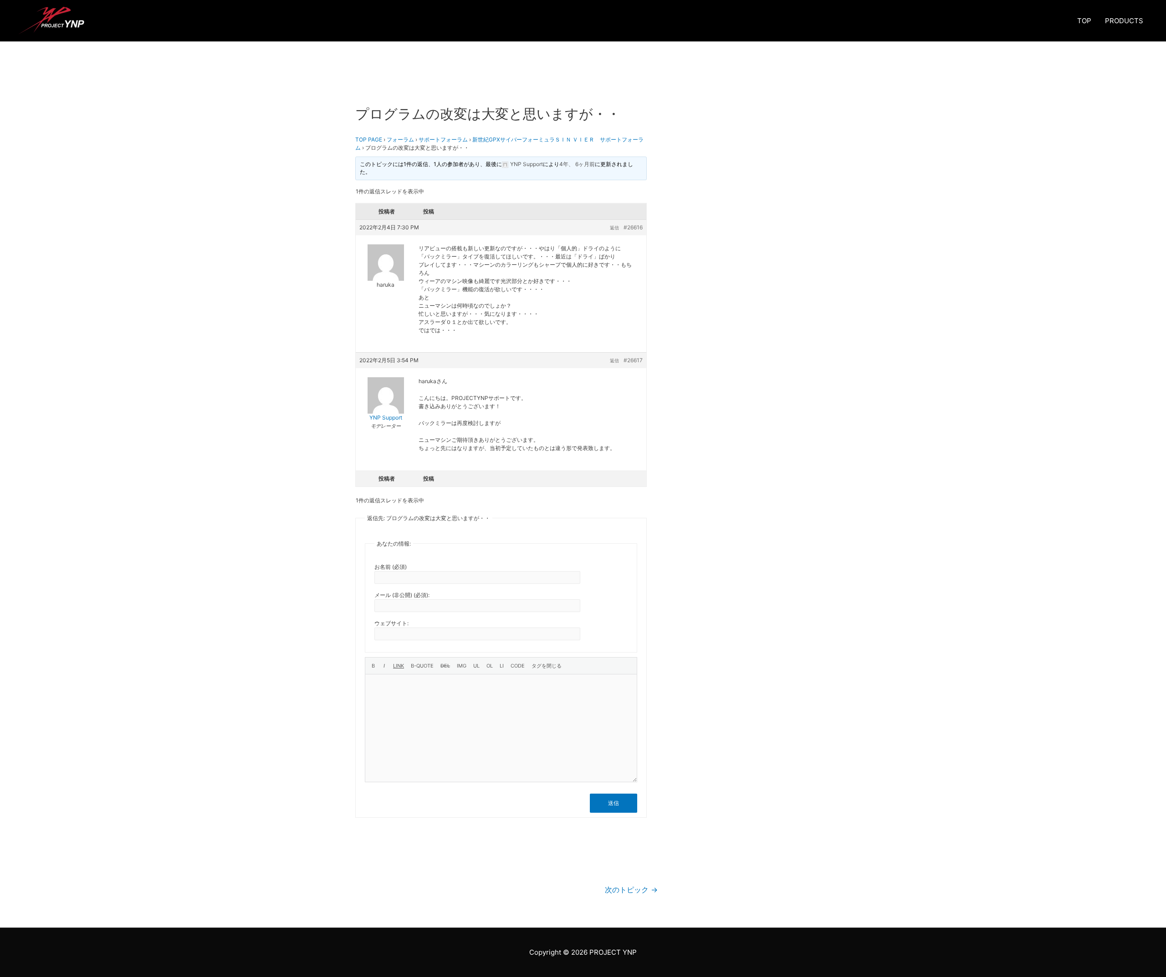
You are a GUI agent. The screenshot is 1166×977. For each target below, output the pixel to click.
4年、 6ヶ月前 (577, 164)
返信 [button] (614, 227)
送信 (613, 803)
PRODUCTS (1124, 20)
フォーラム (400, 139)
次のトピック (631, 890)
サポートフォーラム (443, 139)
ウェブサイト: (391, 623)
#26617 (633, 360)
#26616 (633, 227)
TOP (1084, 20)
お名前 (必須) (390, 566)
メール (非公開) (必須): (402, 595)
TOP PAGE (368, 139)
